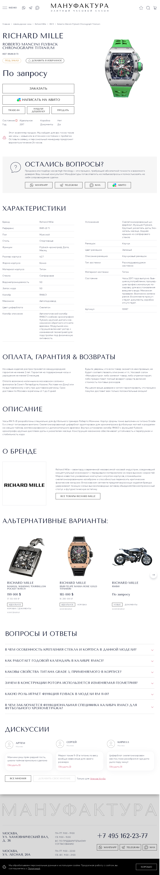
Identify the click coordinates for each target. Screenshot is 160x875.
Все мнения (18, 778)
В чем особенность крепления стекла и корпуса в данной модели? (71, 649)
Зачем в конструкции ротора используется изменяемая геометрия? (71, 682)
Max (97, 185)
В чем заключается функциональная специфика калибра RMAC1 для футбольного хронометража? (71, 706)
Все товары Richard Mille (77, 496)
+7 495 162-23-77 (122, 835)
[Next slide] (153, 574)
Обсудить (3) (14, 765)
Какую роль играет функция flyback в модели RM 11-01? (57, 694)
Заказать (38, 88)
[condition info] (16, 120)
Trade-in (14, 110)
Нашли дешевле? (38, 110)
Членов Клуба (98, 778)
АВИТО (122, 185)
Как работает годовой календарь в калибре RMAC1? (54, 660)
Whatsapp (41, 185)
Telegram (71, 185)
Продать (63, 110)
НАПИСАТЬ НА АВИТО (41, 100)
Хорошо (146, 867)
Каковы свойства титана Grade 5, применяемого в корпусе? (63, 671)
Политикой (34, 868)
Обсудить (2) (64, 766)
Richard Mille (47, 222)
